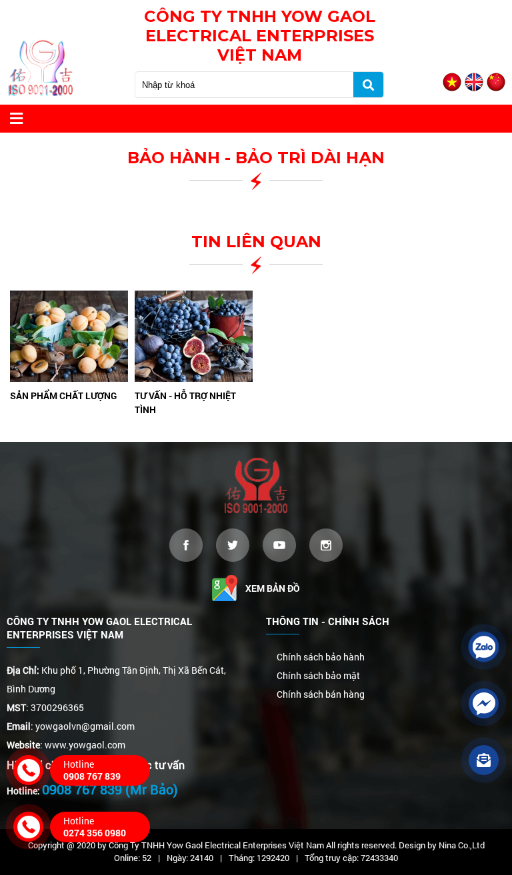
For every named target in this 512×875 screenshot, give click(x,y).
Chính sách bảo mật (318, 675)
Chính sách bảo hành (321, 656)
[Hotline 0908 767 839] (28, 770)
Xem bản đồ (272, 588)
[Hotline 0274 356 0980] (28, 827)
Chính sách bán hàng (321, 694)
